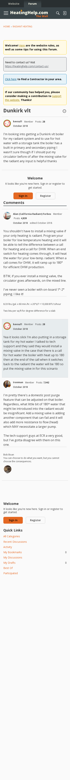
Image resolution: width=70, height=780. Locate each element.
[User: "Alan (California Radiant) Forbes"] (7, 215)
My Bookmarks (35, 552)
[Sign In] (64, 13)
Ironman (18, 382)
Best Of (8, 568)
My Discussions (12, 557)
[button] (64, 111)
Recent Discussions (15, 541)
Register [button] (45, 196)
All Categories (11, 536)
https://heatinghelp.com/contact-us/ (26, 66)
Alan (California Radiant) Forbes (32, 214)
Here (22, 45)
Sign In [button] (23, 196)
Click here (11, 79)
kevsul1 (17, 121)
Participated (10, 573)
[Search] (58, 13)
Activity (7, 547)
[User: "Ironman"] (7, 384)
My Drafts (35, 562)
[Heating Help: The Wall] (29, 13)
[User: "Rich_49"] (7, 469)
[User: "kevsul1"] (7, 123)
